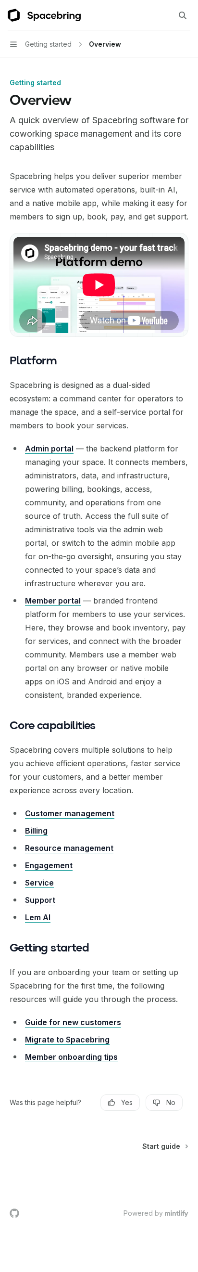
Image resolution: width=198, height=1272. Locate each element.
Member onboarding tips (71, 1057)
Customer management (69, 813)
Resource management (69, 848)
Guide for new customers (73, 1022)
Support (40, 900)
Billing (36, 830)
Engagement (49, 865)
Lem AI (37, 917)
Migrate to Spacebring (67, 1039)
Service (39, 882)
